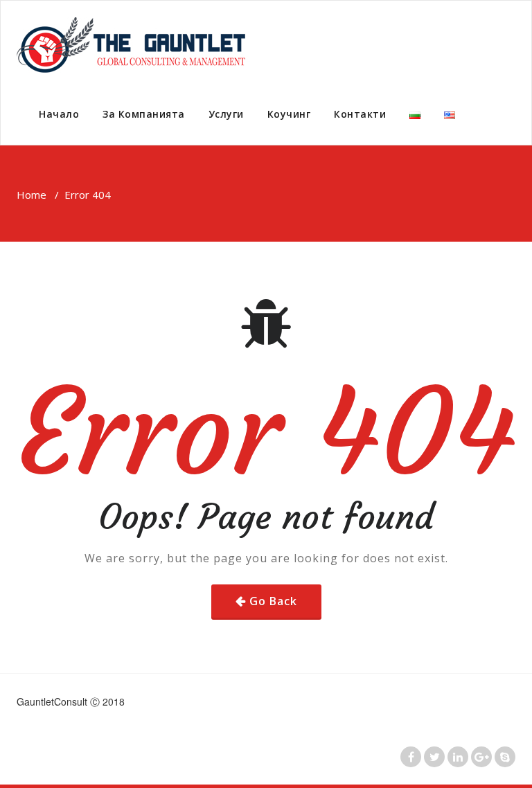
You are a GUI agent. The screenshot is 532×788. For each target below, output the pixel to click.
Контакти (360, 113)
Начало (59, 113)
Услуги (226, 113)
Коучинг (289, 113)
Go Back (273, 601)
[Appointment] (135, 45)
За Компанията (144, 113)
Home (31, 195)
